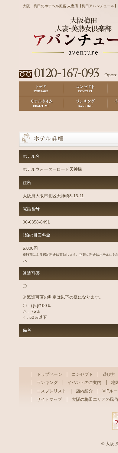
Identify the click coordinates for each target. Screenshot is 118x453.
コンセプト (85, 88)
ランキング (85, 103)
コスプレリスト (51, 390)
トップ (41, 88)
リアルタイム (41, 103)
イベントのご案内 (84, 382)
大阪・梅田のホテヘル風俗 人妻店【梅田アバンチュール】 (70, 6)
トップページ (49, 374)
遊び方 (109, 374)
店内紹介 (84, 390)
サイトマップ (49, 399)
